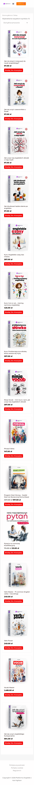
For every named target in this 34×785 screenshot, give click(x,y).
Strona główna (7, 15)
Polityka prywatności (17, 765)
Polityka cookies (17, 768)
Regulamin (17, 770)
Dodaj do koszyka (13, 70)
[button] (13, 3)
